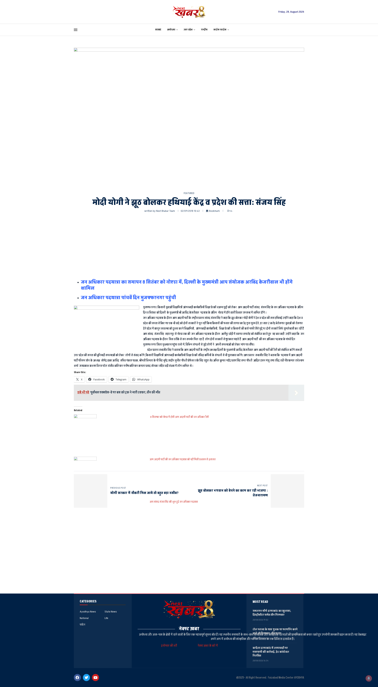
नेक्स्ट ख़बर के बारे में (208, 646)
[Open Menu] (75, 30)
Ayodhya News (88, 611)
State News (111, 611)
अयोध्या (171, 29)
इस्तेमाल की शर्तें (169, 646)
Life (106, 618)
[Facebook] (77, 677)
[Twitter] (86, 677)
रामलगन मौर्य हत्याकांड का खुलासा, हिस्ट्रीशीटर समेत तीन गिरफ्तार (272, 613)
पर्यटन (82, 624)
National (84, 618)
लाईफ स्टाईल (219, 29)
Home (158, 29)
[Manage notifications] (369, 678)
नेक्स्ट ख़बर (189, 628)
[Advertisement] (189, 245)
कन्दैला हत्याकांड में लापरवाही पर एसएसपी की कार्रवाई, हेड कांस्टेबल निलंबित (271, 651)
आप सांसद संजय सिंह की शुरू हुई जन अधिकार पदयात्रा (174, 502)
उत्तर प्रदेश (188, 29)
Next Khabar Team (165, 211)
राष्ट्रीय (204, 29)
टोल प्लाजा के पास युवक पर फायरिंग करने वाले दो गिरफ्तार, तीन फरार (275, 631)
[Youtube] (95, 677)
